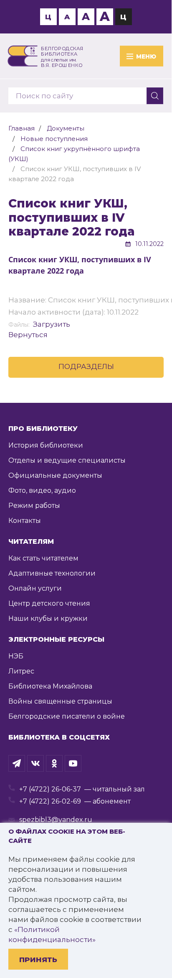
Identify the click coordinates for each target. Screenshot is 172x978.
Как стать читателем (43, 558)
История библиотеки (45, 445)
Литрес (21, 671)
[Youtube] (73, 763)
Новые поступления (54, 139)
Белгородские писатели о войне (66, 716)
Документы (65, 128)
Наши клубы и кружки (48, 618)
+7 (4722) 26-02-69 (50, 801)
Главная (21, 128)
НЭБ (15, 656)
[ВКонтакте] (35, 763)
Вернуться (28, 334)
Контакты (24, 521)
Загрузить (51, 324)
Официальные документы (55, 475)
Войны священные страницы (60, 701)
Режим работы (34, 505)
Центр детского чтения (49, 603)
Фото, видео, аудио (42, 490)
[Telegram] (16, 763)
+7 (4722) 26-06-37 (50, 789)
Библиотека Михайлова (50, 686)
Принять (38, 959)
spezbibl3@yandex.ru (55, 820)
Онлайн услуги (35, 588)
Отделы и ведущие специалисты (67, 460)
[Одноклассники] (54, 763)
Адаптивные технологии (52, 573)
